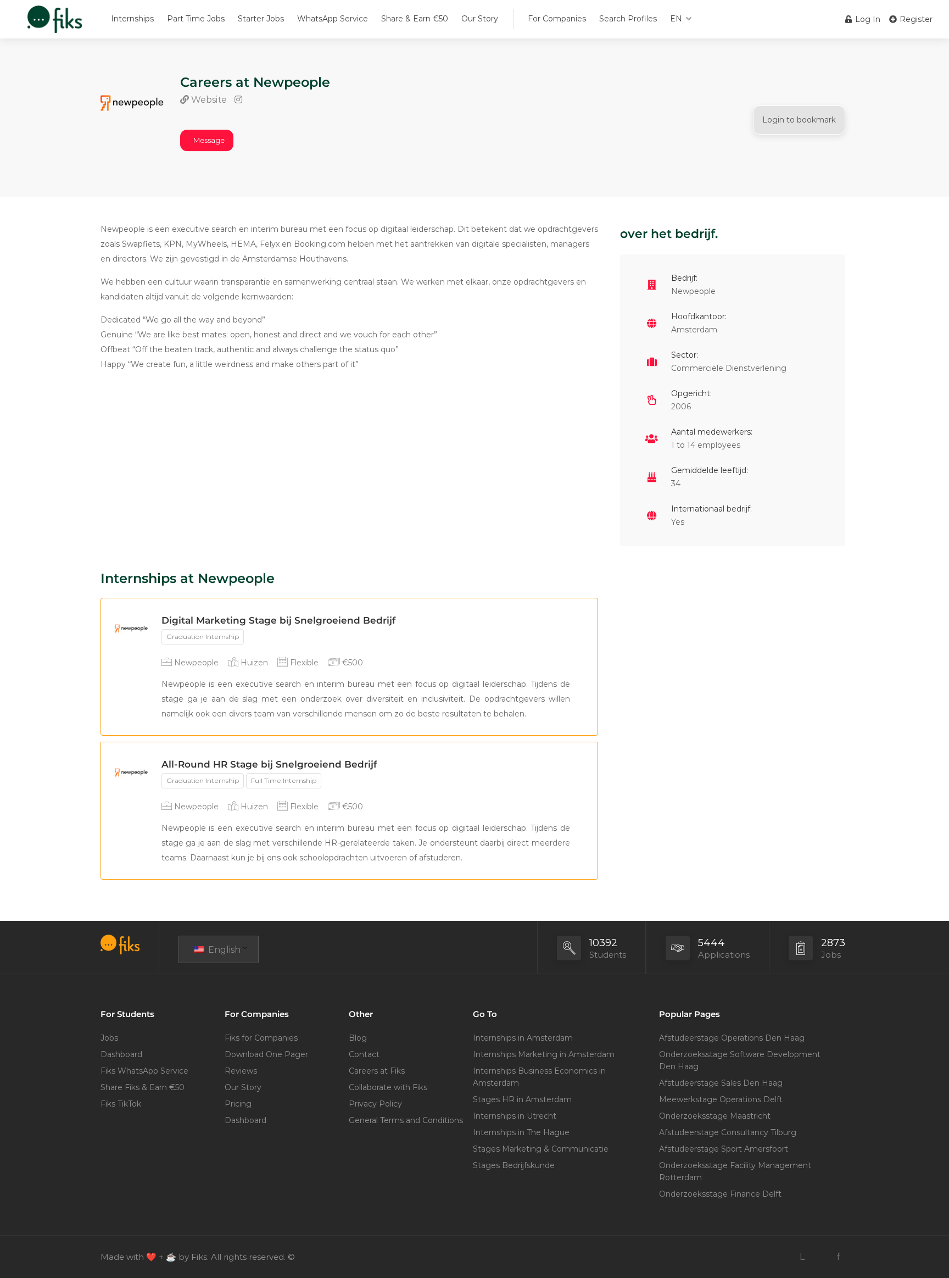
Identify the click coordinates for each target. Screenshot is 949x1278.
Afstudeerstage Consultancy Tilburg (727, 1132)
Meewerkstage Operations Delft (721, 1099)
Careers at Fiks (377, 1071)
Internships (132, 19)
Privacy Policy (375, 1104)
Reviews (241, 1071)
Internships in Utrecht (514, 1116)
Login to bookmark (799, 120)
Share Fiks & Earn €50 (143, 1087)
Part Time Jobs (196, 19)
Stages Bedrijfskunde (514, 1165)
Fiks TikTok (121, 1104)
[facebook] (838, 1257)
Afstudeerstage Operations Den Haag (732, 1038)
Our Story (479, 19)
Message (209, 140)
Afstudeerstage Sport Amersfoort (723, 1149)
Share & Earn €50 (414, 19)
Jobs (109, 1038)
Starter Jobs (261, 19)
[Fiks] (54, 24)
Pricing (238, 1104)
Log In (866, 19)
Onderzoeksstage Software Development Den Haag (739, 1060)
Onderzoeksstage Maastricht (715, 1116)
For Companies (557, 19)
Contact (364, 1054)
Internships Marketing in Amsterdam (544, 1054)
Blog (358, 1038)
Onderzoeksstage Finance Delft (720, 1194)
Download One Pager (266, 1054)
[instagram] (820, 1257)
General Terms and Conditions (406, 1120)
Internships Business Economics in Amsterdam (539, 1077)
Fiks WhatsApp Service (144, 1071)
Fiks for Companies (261, 1038)
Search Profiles (628, 19)
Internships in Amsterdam (523, 1038)
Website (208, 100)
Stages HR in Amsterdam (522, 1099)
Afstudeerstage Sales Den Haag (721, 1083)
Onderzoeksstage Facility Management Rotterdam (735, 1171)
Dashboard (121, 1054)
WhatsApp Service (332, 19)
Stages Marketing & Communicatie (541, 1149)
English (223, 949)
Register (915, 19)
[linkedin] (802, 1257)
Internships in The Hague (521, 1132)
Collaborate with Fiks (388, 1087)
